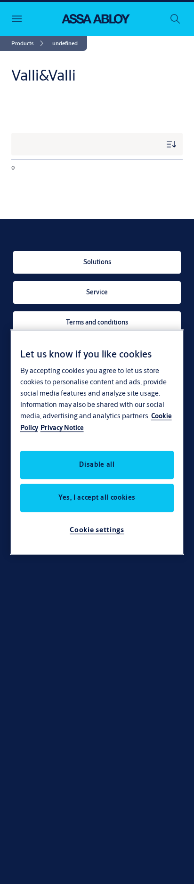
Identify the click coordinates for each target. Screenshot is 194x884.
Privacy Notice (62, 427)
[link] (29, 43)
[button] (65, 43)
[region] (97, 442)
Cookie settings (97, 529)
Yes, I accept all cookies (97, 497)
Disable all (96, 464)
